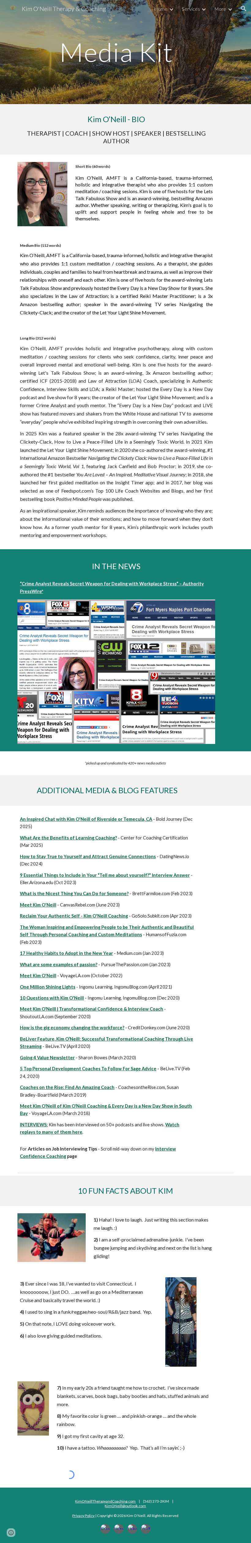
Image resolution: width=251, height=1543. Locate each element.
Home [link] (160, 9)
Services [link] (191, 9)
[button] (243, 8)
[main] (116, 51)
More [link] (220, 9)
